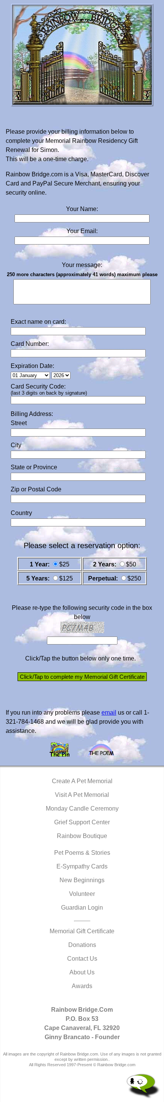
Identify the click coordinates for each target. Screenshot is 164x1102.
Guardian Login (82, 907)
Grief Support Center (82, 822)
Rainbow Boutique (82, 836)
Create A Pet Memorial (82, 781)
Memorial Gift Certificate (82, 931)
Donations (82, 945)
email (108, 712)
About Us (82, 972)
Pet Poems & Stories (82, 852)
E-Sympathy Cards (82, 866)
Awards (82, 986)
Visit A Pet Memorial (82, 795)
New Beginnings (82, 880)
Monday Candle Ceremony (82, 808)
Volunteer (82, 894)
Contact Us (82, 958)
